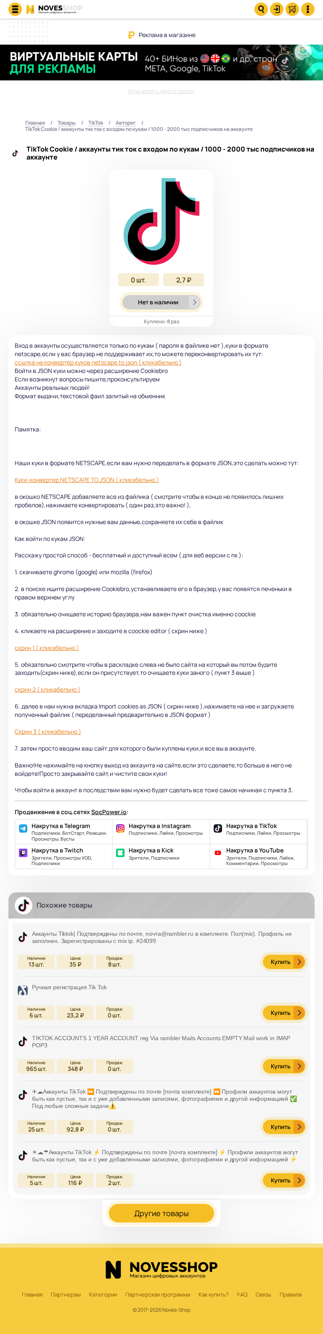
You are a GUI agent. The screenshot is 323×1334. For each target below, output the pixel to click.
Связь (263, 1294)
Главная (35, 123)
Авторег (126, 123)
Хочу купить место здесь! (161, 91)
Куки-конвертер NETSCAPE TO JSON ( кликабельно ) (87, 480)
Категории (103, 1294)
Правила (291, 1294)
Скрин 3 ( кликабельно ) (48, 731)
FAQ (242, 1294)
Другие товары (161, 1213)
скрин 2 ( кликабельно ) (47, 689)
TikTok (95, 123)
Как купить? (214, 1294)
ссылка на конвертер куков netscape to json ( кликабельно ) (98, 362)
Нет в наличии (158, 302)
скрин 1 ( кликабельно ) (47, 648)
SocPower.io (109, 812)
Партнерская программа (157, 1294)
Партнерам (66, 1294)
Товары (67, 123)
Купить (281, 962)
